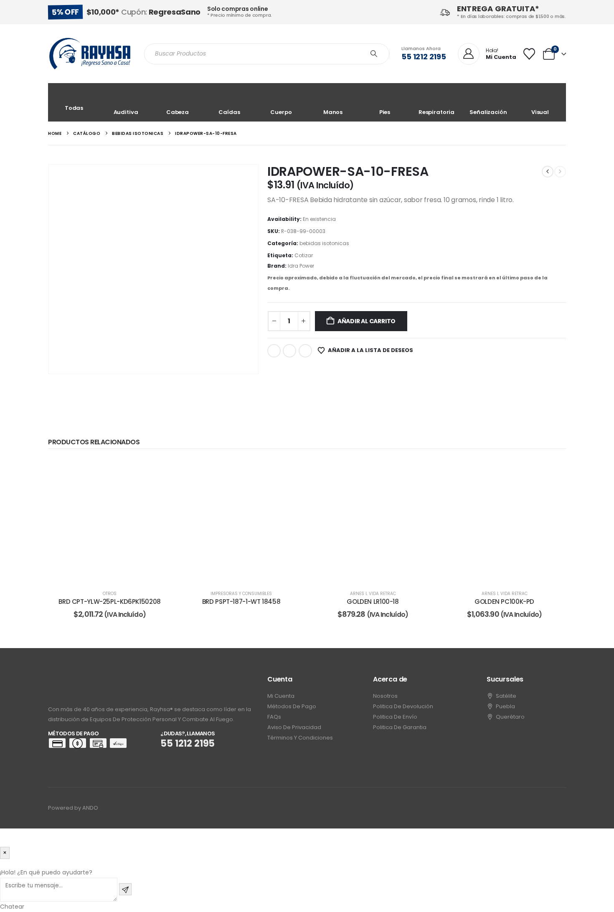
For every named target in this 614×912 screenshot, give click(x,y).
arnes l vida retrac (373, 593)
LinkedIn (305, 350)
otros (110, 593)
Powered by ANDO (73, 808)
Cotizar (303, 255)
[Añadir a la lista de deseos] (159, 471)
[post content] (109, 520)
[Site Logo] (90, 53)
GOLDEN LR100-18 (372, 601)
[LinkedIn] (558, 808)
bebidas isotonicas (324, 243)
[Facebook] (512, 808)
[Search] (374, 54)
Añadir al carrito (366, 321)
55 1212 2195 (423, 56)
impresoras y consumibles (241, 593)
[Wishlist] (529, 54)
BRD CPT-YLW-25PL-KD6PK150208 (109, 601)
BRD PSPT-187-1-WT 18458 (241, 601)
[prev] (547, 171)
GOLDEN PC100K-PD (504, 601)
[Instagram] (543, 808)
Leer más (115, 574)
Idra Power (301, 265)
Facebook (274, 350)
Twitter (289, 350)
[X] (527, 808)
